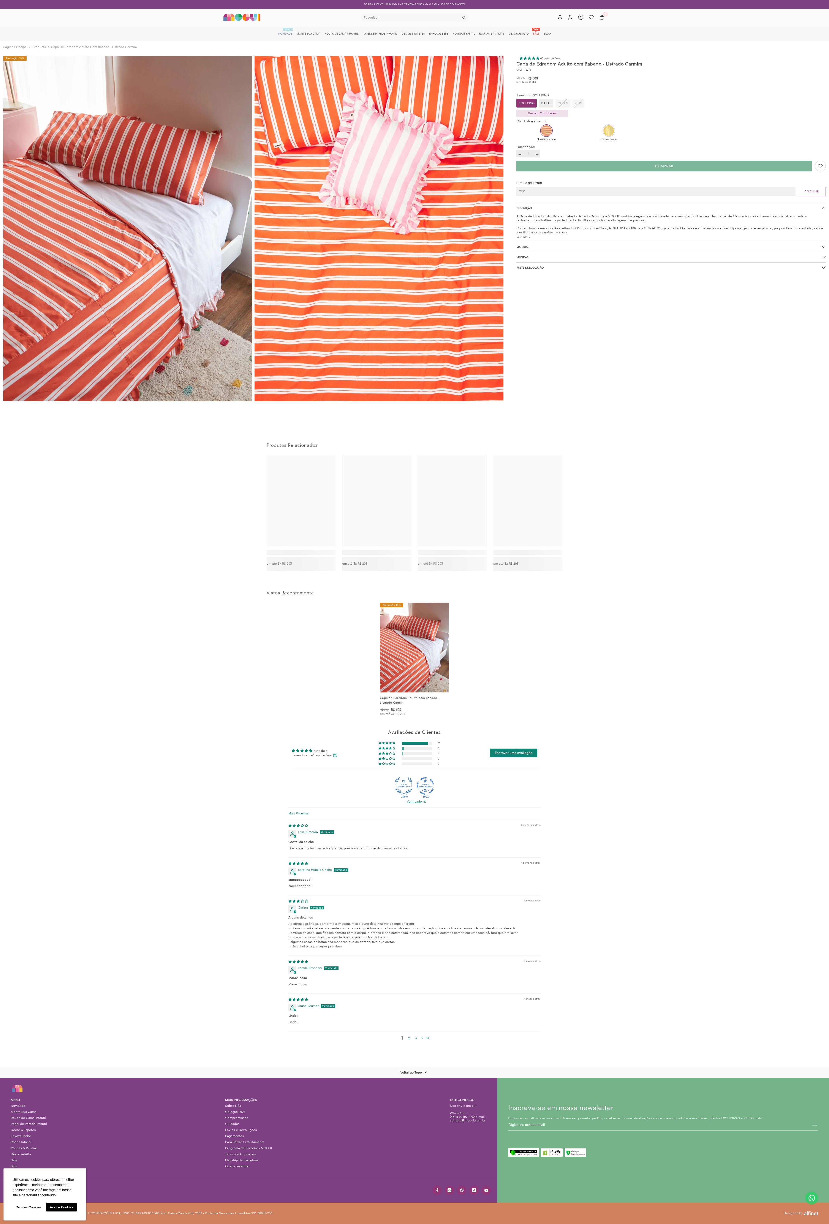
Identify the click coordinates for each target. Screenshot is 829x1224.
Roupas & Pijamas (24, 1148)
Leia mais (523, 236)
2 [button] (409, 1038)
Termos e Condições (240, 1154)
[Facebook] (437, 1190)
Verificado (414, 801)
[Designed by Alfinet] (811, 1213)
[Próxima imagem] (442, 647)
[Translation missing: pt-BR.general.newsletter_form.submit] (814, 1125)
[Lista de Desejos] (591, 17)
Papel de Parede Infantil (29, 1124)
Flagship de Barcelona (242, 1160)
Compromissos (236, 1118)
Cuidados (232, 1124)
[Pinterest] (461, 1190)
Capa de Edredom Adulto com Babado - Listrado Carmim (409, 700)
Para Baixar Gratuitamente (245, 1142)
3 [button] (416, 1038)
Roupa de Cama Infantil (28, 1118)
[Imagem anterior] (387, 647)
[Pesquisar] (414, 17)
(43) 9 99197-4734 (463, 1117)
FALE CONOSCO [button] (462, 1100)
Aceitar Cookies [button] (61, 1207)
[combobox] (411, 17)
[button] (530, 58)
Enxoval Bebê (21, 1136)
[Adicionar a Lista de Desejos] (820, 166)
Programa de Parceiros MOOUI (248, 1148)
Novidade (18, 1106)
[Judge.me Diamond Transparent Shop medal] (425, 786)
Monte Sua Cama (23, 1112)
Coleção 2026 (235, 1112)
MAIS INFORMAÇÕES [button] (241, 1100)
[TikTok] (474, 1190)
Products (39, 47)
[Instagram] (449, 1190)
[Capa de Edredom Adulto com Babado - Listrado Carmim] (414, 647)
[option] (414, 4)
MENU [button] (15, 1100)
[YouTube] (486, 1190)
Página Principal (15, 47)
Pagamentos (234, 1136)
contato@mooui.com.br (468, 1120)
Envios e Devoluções (241, 1130)
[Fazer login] (570, 17)
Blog (14, 1166)
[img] (298, 826)
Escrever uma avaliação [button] (514, 753)
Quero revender (237, 1166)
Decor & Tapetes (23, 1130)
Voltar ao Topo (411, 1072)
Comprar (664, 166)
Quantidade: (525, 147)
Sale (14, 1160)
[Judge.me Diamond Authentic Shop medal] (403, 786)
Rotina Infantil (21, 1142)
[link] (301, 552)
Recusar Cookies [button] (28, 1207)
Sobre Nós (233, 1106)
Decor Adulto (21, 1154)
